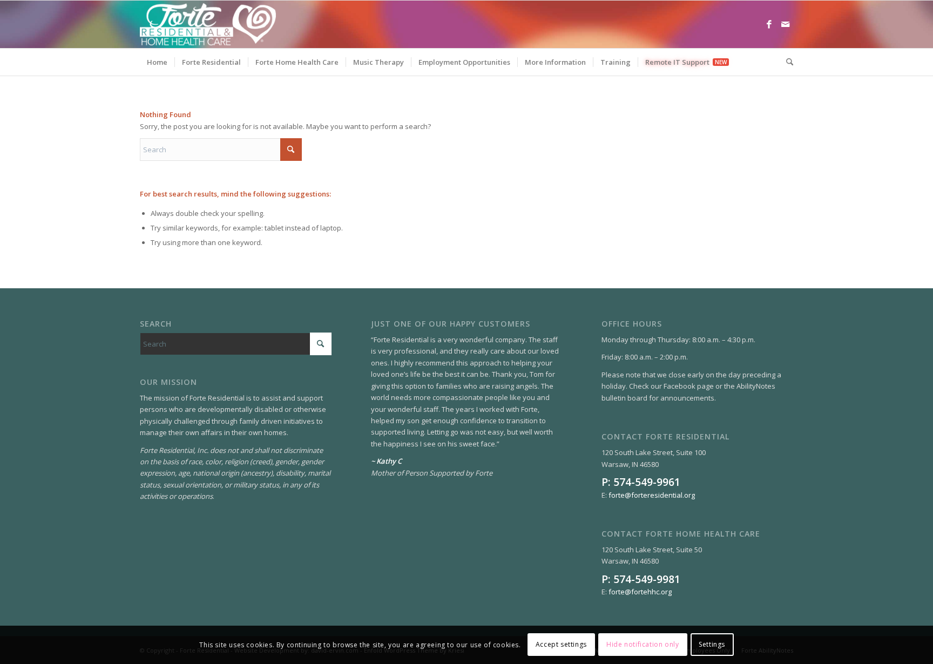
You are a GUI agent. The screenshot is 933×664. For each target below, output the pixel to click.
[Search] (786, 62)
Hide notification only (642, 644)
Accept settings (561, 644)
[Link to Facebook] (769, 24)
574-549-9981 (646, 579)
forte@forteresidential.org (652, 495)
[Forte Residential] (208, 24)
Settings (712, 644)
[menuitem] (157, 62)
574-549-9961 (646, 482)
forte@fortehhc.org (640, 592)
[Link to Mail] (785, 24)
